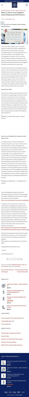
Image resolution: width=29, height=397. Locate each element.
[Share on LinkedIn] (21, 259)
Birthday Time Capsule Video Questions (11, 345)
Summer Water (5, 336)
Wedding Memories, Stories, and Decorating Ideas (13, 10)
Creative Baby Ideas (6, 321)
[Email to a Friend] (16, 259)
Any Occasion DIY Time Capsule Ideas (11, 318)
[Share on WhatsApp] (7, 259)
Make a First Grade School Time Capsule (12, 339)
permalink (18, 266)
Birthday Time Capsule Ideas (8, 342)
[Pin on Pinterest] (18, 259)
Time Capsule (4, 324)
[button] (2, 5)
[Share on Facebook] (10, 259)
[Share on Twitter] (13, 259)
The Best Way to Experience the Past (11, 333)
